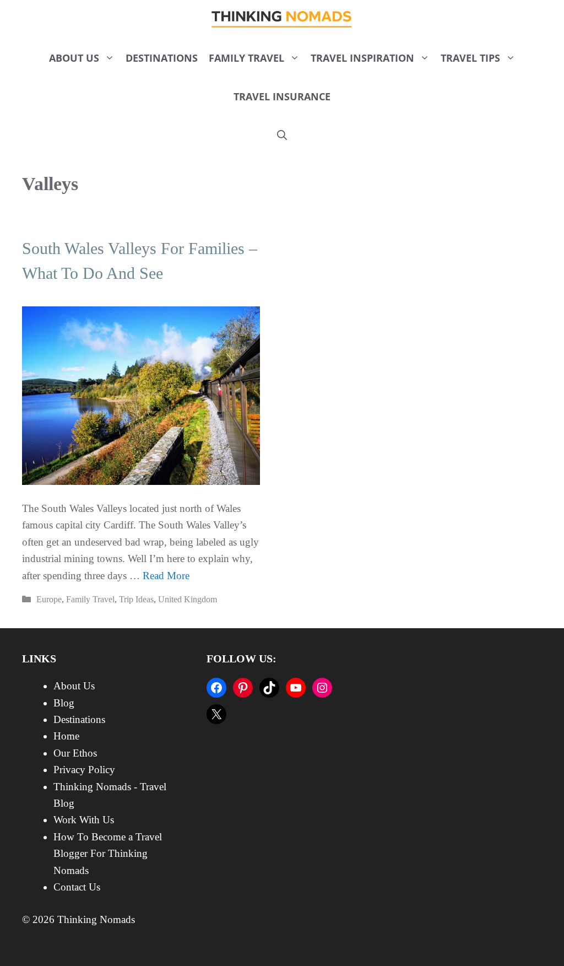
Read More (166, 575)
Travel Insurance (282, 96)
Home (66, 736)
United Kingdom (187, 599)
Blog (63, 703)
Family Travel (246, 57)
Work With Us (83, 819)
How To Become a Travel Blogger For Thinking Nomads (107, 853)
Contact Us (76, 887)
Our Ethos (75, 753)
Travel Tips (470, 57)
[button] (282, 135)
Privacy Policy (84, 769)
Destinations (162, 57)
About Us (74, 57)
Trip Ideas (136, 599)
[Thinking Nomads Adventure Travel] (282, 19)
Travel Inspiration (362, 57)
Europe (49, 599)
